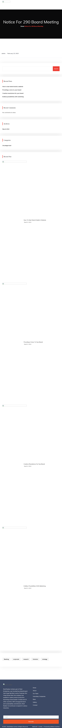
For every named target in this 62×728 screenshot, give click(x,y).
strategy (44, 659)
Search (56, 69)
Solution (35, 659)
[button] (59, 5)
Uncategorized (6, 145)
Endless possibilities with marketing (13, 97)
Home (22, 26)
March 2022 (5, 129)
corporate (16, 659)
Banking (6, 659)
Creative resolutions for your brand (12, 93)
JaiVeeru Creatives (55, 726)
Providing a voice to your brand (11, 90)
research (25, 659)
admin (3, 53)
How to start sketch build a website (12, 86)
